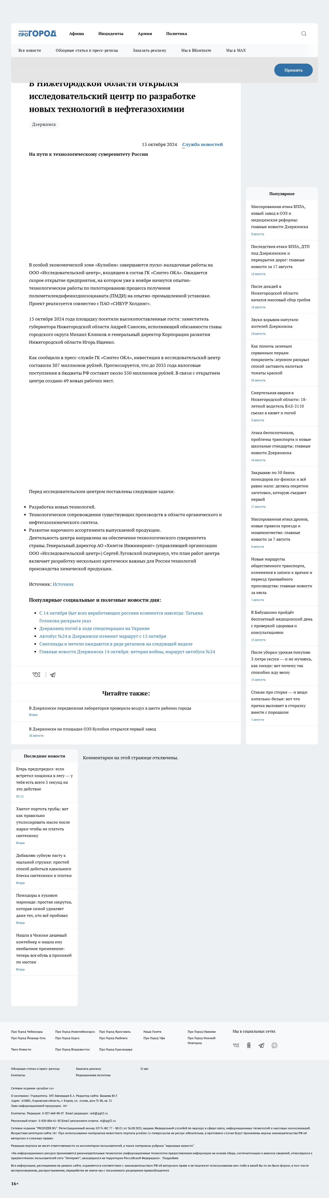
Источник (63, 584)
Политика (176, 33)
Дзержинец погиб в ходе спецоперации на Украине (94, 628)
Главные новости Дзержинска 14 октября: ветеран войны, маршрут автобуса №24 (127, 651)
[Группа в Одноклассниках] (248, 1045)
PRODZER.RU (46, 1128)
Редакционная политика (93, 1075)
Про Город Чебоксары (27, 1031)
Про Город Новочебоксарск (75, 1031)
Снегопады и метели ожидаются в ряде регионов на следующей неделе (116, 644)
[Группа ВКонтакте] (236, 1045)
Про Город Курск (67, 1038)
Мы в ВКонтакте (196, 50)
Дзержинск (44, 124)
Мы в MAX (235, 50)
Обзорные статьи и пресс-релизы (87, 50)
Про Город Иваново (202, 1031)
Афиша (76, 33)
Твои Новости (21, 1049)
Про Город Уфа (154, 1038)
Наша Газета (152, 1031)
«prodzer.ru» (45, 1088)
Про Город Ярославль (115, 1031)
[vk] (36, 674)
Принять (294, 70)
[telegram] (54, 674)
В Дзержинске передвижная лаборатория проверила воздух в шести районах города (110, 711)
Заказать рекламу (149, 50)
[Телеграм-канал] (261, 1045)
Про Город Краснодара (115, 1049)
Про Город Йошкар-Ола (28, 1038)
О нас (145, 1069)
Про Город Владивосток (72, 1049)
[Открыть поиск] (304, 33)
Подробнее (170, 1158)
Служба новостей (202, 144)
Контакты (18, 1075)
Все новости (30, 50)
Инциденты (110, 33)
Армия (145, 33)
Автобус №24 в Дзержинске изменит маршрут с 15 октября (102, 636)
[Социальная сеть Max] (274, 1045)
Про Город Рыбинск (113, 1038)
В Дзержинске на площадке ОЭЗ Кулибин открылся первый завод (92, 731)
